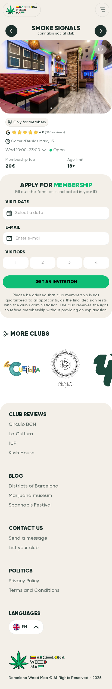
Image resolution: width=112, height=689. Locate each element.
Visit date (17, 202)
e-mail (12, 227)
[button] (16, 263)
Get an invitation (56, 282)
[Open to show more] (102, 10)
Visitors (15, 252)
